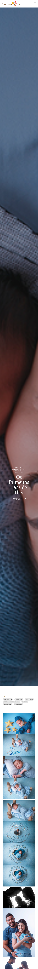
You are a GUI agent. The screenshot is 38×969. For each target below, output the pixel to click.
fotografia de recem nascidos (11, 701)
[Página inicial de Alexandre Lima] (11, 3)
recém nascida (18, 704)
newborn (24, 701)
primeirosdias (18, 699)
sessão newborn (8, 699)
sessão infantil (29, 699)
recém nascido (7, 704)
